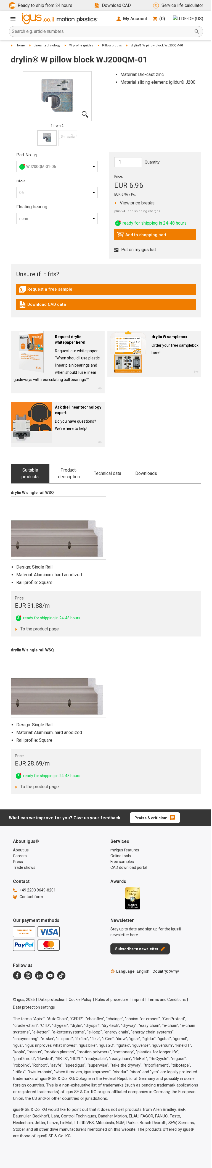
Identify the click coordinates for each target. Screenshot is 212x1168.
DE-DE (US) (192, 18)
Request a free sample (45, 290)
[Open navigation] (13, 18)
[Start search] (197, 31)
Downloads (146, 473)
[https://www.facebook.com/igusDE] (17, 975)
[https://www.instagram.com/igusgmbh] (28, 975)
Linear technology (47, 45)
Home (20, 45)
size (20, 180)
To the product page (38, 629)
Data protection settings (34, 1007)
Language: (132, 971)
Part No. (24, 154)
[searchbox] (101, 31)
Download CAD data (42, 306)
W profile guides (81, 45)
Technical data (107, 473)
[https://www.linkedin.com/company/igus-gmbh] (39, 975)
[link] (106, 291)
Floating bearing (31, 206)
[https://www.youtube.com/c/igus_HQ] (50, 975)
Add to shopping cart (141, 236)
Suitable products (30, 473)
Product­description (69, 473)
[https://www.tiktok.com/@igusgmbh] (61, 975)
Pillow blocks (112, 45)
